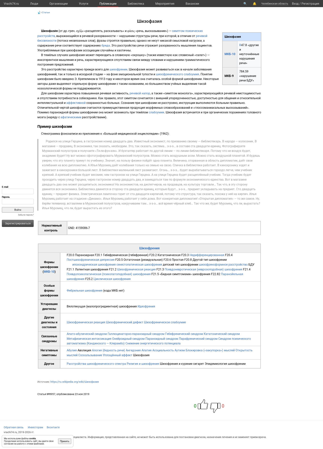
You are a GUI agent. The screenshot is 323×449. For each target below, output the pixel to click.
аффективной (76, 103)
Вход (295, 3)
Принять (64, 441)
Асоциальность (163, 350)
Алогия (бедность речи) (108, 350)
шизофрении (118, 69)
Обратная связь (14, 427)
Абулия (72, 350)
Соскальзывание (90, 355)
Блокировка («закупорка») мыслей (210, 350)
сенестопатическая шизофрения (139, 264)
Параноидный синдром (161, 338)
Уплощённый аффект (117, 355)
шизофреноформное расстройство (223, 264)
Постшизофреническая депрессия (91, 259)
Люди (34, 3)
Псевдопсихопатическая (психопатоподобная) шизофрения (109, 274)
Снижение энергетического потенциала (153, 343)
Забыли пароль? (26, 215)
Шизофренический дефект (124, 322)
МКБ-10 (229, 54)
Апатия (146, 350)
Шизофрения (149, 248)
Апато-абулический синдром (87, 334)
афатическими (71, 117)
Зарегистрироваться (18, 223)
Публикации (107, 3)
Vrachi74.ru (11, 3)
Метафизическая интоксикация (89, 338)
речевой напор (140, 93)
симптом (178, 31)
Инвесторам (35, 427)
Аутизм (180, 350)
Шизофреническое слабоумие (165, 322)
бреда (105, 45)
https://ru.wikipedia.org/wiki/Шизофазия (74, 381)
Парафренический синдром (198, 338)
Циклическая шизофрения (112, 279)
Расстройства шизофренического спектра (96, 364)
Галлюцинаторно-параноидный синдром (136, 334)
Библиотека (136, 3)
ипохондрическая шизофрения (94, 264)
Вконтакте (53, 427)
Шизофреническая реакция (136, 269)
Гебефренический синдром (184, 334)
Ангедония (133, 350)
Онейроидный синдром (128, 338)
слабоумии (156, 112)
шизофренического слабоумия (177, 74)
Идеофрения (146, 306)
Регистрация (310, 3)
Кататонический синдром (222, 334)
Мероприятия (164, 3)
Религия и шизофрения (143, 364)
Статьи (46, 12)
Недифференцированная (207, 255)
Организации (58, 3)
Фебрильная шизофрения (84, 290)
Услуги (83, 3)
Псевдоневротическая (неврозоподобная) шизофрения (203, 269)
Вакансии (192, 3)
